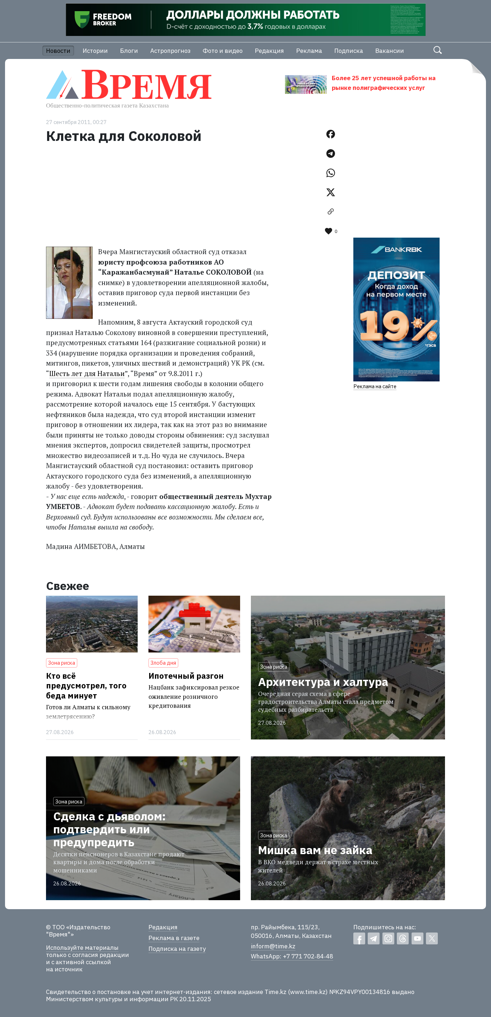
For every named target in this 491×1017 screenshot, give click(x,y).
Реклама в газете (173, 938)
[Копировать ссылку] (330, 211)
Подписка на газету (177, 949)
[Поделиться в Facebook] (330, 134)
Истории (95, 51)
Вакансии (389, 51)
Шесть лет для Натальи (87, 373)
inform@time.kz (273, 946)
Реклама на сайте (374, 386)
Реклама (309, 51)
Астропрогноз (170, 51)
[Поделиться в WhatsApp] (330, 172)
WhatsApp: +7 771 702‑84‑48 (292, 956)
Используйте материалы (82, 948)
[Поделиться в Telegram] (330, 153)
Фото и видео (223, 51)
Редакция (269, 51)
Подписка (348, 51)
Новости (58, 51)
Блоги (129, 51)
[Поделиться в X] (330, 192)
